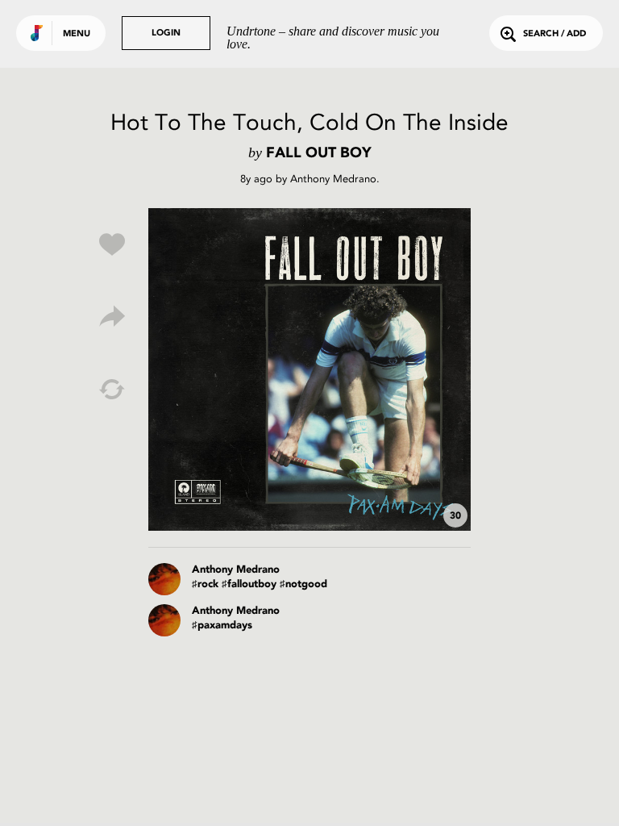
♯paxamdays (222, 625)
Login (166, 33)
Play (309, 369)
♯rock (205, 584)
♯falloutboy (249, 584)
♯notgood (303, 584)
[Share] (112, 317)
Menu (76, 34)
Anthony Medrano (333, 179)
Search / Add (554, 34)
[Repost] (112, 389)
